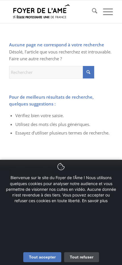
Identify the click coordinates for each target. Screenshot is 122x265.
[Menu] (105, 11)
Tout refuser (81, 257)
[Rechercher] (91, 11)
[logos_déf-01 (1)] (50, 11)
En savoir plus (95, 200)
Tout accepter (42, 257)
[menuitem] (91, 11)
